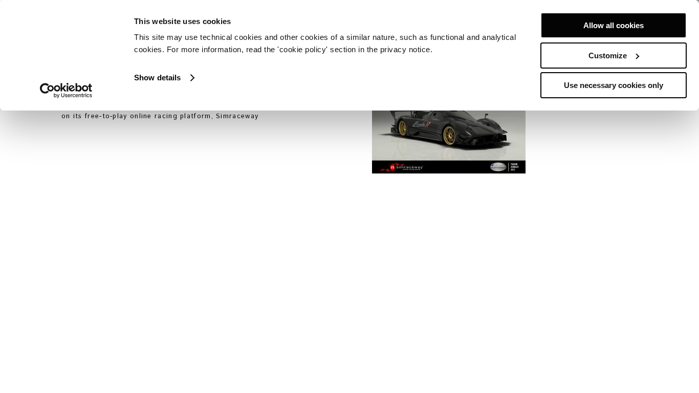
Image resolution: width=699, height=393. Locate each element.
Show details (157, 77)
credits (192, 379)
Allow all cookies (613, 25)
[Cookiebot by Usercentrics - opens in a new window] (66, 90)
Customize (607, 55)
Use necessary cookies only (613, 85)
